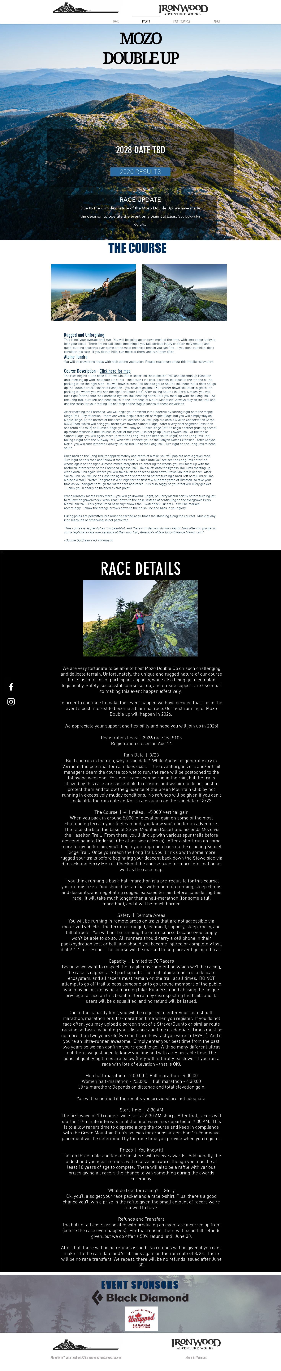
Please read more (158, 362)
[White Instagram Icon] (11, 702)
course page (158, 864)
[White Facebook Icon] (11, 687)
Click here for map (115, 371)
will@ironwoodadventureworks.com (100, 1357)
